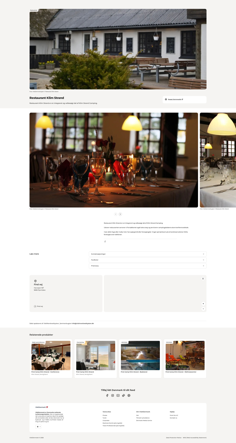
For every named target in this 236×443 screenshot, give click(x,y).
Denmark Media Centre (144, 420)
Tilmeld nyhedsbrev (143, 418)
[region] (155, 293)
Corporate (106, 420)
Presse (105, 415)
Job (137, 415)
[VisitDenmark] (41, 407)
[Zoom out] (203, 309)
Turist (104, 418)
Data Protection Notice (173, 437)
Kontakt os (173, 418)
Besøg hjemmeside (174, 99)
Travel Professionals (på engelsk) (113, 425)
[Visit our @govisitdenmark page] (123, 395)
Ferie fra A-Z (174, 415)
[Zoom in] (203, 303)
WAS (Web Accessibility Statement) (194, 437)
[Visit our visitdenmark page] (118, 395)
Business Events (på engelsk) (112, 423)
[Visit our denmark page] (107, 395)
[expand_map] (203, 279)
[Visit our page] (112, 395)
